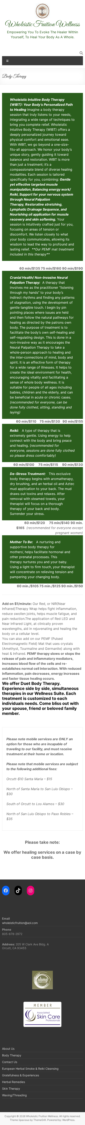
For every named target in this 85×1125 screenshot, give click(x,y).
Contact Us (9, 1062)
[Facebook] (5, 890)
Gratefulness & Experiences (20, 1075)
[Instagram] (30, 890)
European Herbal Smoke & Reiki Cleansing (30, 1068)
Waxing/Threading (14, 1095)
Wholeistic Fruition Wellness (42, 24)
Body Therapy (11, 1055)
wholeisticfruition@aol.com (20, 923)
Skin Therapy (11, 1088)
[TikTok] (18, 890)
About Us (8, 1048)
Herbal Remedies (13, 1082)
